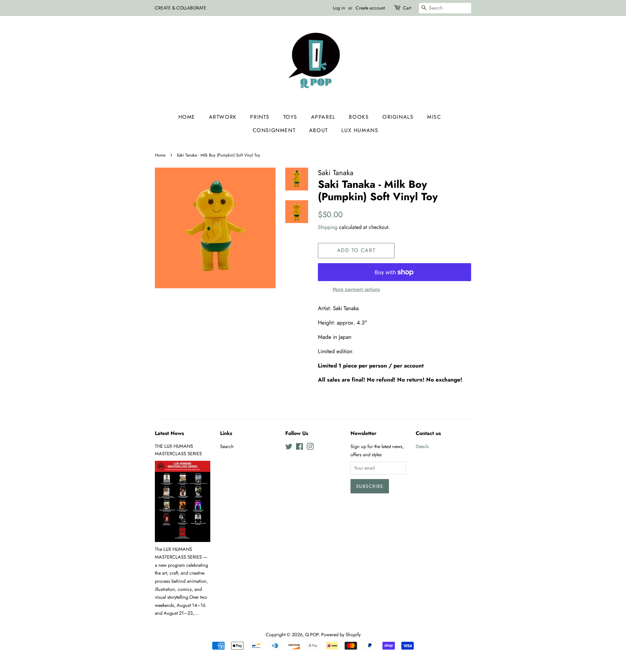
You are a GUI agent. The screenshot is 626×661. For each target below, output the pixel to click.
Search (227, 446)
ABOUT (318, 130)
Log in (339, 8)
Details (422, 446)
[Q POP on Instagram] (310, 447)
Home (186, 117)
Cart (407, 8)
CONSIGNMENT (274, 130)
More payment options (356, 289)
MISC (434, 117)
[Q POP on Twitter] (288, 447)
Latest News (169, 433)
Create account (370, 8)
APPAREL (323, 117)
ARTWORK (223, 117)
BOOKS (359, 117)
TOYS (290, 117)
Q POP (312, 634)
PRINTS (260, 117)
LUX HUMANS (359, 130)
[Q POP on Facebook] (299, 447)
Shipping (327, 227)
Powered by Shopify (341, 634)
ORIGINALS (397, 117)
